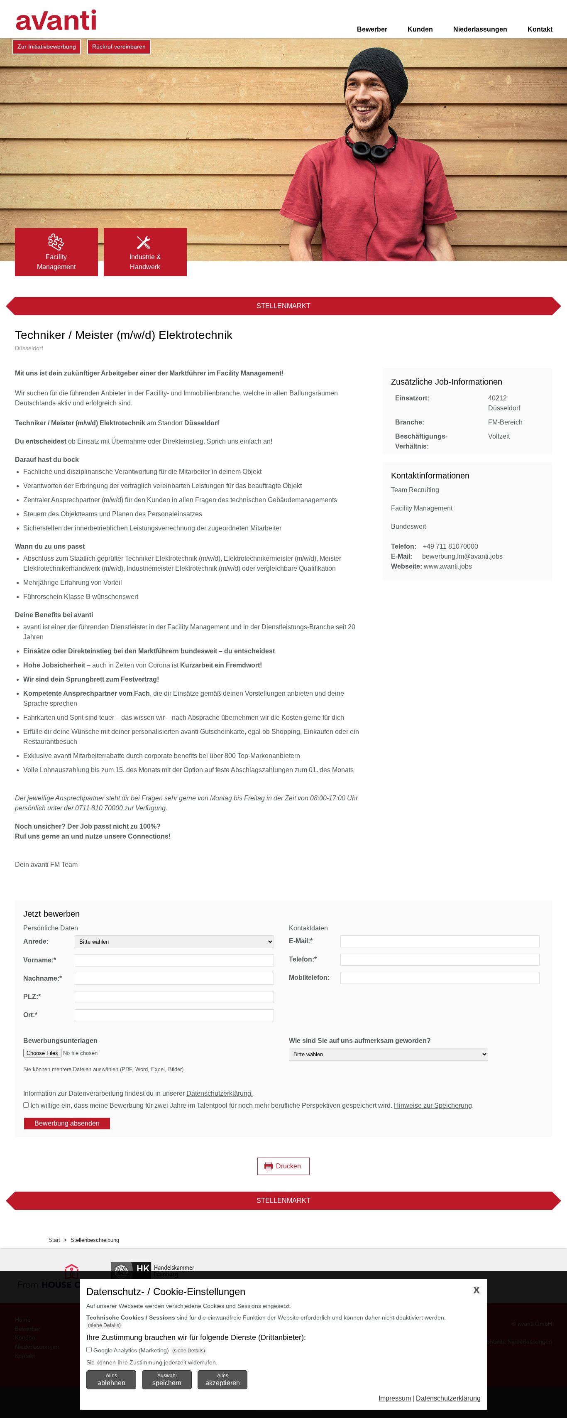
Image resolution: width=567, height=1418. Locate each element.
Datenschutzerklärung (448, 1398)
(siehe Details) (104, 1325)
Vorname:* (39, 960)
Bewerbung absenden (67, 1123)
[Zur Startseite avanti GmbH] (56, 19)
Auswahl (166, 1379)
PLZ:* (32, 996)
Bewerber (372, 29)
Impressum (395, 1398)
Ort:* (30, 1014)
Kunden (420, 29)
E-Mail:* (301, 941)
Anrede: (36, 941)
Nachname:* (42, 978)
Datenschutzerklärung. (219, 1093)
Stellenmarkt (283, 305)
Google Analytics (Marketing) (131, 1350)
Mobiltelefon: (309, 977)
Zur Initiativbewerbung (46, 46)
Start (54, 1240)
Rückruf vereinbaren (119, 46)
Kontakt (540, 29)
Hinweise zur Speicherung (433, 1105)
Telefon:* (303, 959)
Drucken (288, 1166)
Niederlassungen (480, 29)
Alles (111, 1379)
